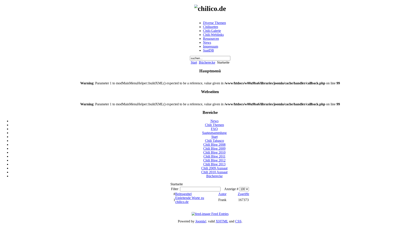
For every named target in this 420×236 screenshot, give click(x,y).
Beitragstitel (183, 194)
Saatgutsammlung (214, 133)
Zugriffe (243, 194)
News (207, 42)
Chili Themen (214, 125)
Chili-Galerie (212, 31)
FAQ (214, 129)
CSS (238, 221)
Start (194, 62)
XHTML (222, 221)
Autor (222, 194)
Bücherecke (207, 62)
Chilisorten (210, 27)
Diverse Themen (214, 23)
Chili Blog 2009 (214, 148)
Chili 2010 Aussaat (214, 172)
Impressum (210, 46)
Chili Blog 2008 (214, 144)
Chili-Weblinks (213, 34)
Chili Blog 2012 (214, 160)
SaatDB (208, 50)
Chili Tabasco (214, 140)
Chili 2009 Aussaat (214, 168)
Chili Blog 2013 (214, 164)
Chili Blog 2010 (214, 152)
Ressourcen (211, 38)
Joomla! (200, 221)
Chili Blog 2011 (214, 156)
